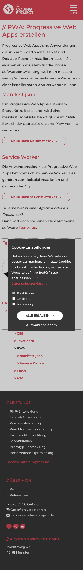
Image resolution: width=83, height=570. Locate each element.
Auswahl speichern (41, 325)
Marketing (24, 304)
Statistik (23, 299)
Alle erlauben (38, 315)
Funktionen (25, 293)
